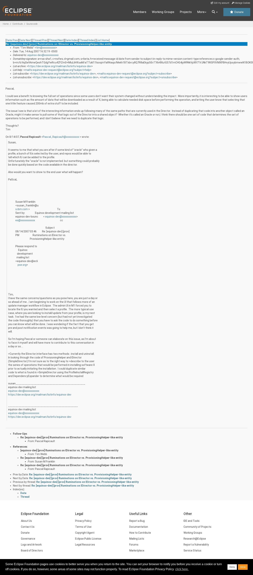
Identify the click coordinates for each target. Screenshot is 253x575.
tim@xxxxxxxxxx (46, 47)
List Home (103, 40)
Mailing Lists (136, 538)
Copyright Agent (84, 532)
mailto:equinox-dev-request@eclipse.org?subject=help (57, 69)
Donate (239, 12)
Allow (243, 567)
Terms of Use (83, 526)
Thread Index (87, 40)
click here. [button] (182, 569)
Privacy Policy (83, 520)
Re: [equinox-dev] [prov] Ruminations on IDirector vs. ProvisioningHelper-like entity (71, 437)
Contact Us (27, 526)
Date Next (25, 40)
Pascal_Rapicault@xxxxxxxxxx (61, 136)
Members (139, 12)
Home (6, 24)
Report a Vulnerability (196, 544)
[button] (215, 12)
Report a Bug (137, 520)
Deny (232, 567)
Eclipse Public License (88, 538)
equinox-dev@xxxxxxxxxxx (43, 55)
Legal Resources (85, 544)
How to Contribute (140, 532)
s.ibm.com (21, 209)
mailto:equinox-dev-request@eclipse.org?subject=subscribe (134, 73)
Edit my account (221, 3)
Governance (28, 538)
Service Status (192, 550)
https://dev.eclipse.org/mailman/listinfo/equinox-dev (59, 66)
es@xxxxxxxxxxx (25, 220)
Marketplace (136, 550)
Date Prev (12, 40)
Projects (186, 12)
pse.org (22, 264)
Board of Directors (32, 550)
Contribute (17, 24)
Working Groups (163, 12)
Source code (31, 24)
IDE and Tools (191, 520)
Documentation (138, 526)
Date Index (71, 40)
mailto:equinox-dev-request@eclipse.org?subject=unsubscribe (138, 77)
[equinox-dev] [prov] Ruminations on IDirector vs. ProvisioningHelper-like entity (69, 450)
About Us (26, 520)
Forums (133, 544)
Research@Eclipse (195, 538)
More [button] (200, 12)
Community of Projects (197, 526)
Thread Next (56, 40)
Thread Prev (40, 40)
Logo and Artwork (31, 544)
